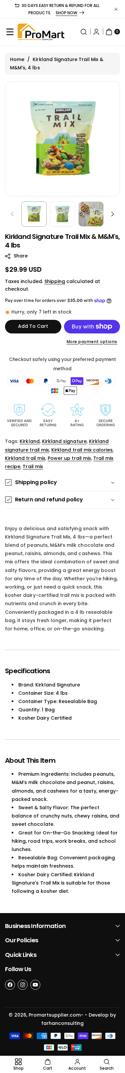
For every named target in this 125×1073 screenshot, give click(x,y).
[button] (10, 32)
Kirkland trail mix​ (25, 458)
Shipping (54, 281)
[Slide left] (12, 214)
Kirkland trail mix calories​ (82, 450)
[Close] (116, 9)
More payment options (92, 341)
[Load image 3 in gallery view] (91, 214)
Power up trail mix (69, 458)
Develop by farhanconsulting (78, 1019)
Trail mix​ (33, 466)
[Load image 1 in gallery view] (34, 214)
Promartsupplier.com (55, 1015)
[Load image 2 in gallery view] (62, 214)
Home (17, 59)
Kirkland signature (64, 441)
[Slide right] (112, 214)
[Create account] (96, 32)
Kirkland (29, 441)
